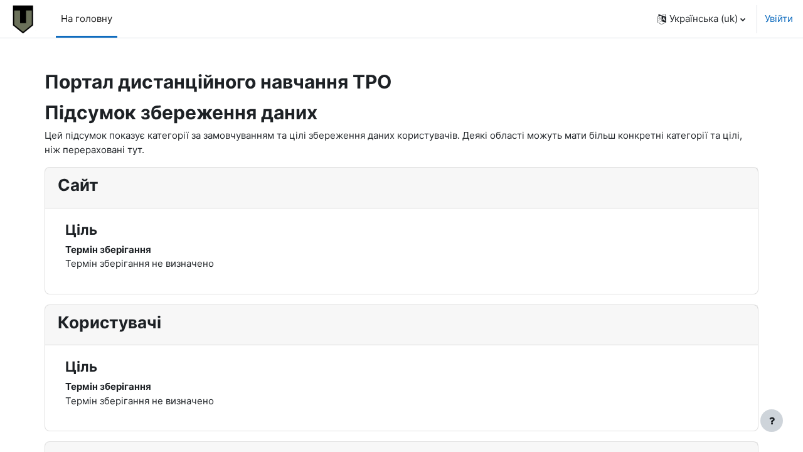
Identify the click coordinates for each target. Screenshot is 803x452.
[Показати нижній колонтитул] (771, 420)
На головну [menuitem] (86, 18)
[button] (701, 19)
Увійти (779, 18)
